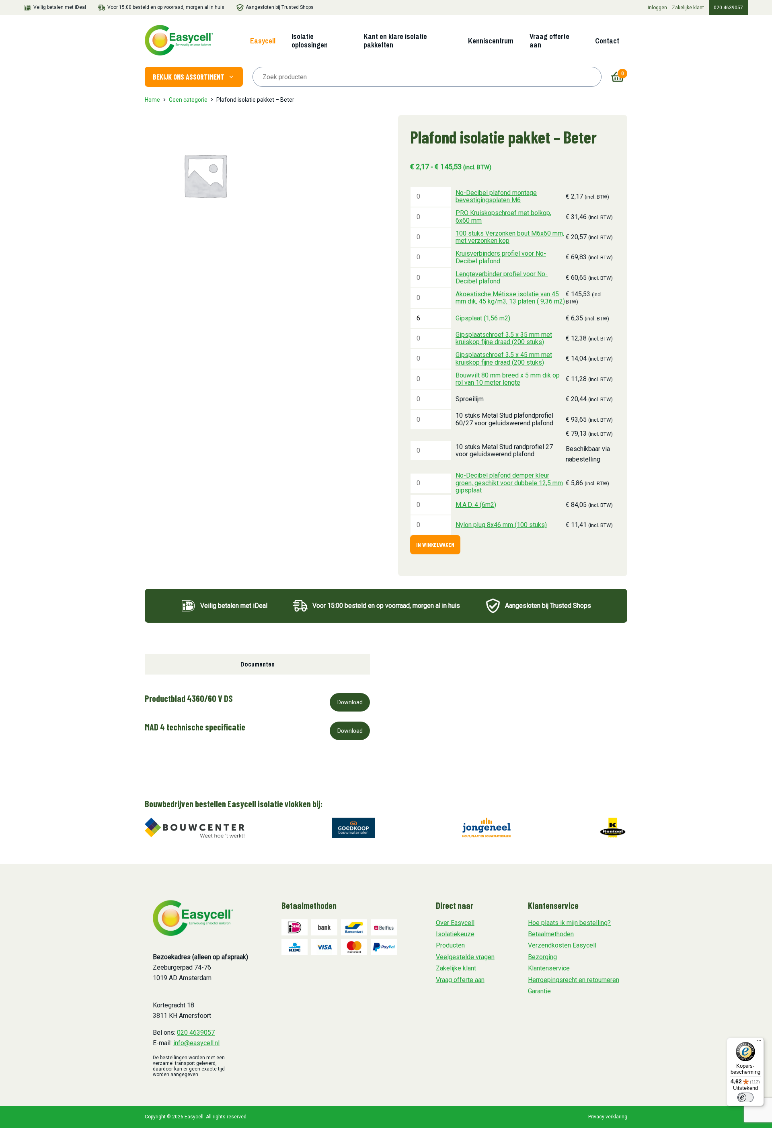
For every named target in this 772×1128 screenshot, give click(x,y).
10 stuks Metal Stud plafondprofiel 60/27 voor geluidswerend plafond (504, 419)
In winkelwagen (435, 544)
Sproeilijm (470, 399)
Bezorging (542, 957)
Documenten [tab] (257, 664)
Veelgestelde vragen (465, 957)
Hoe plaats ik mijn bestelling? (569, 923)
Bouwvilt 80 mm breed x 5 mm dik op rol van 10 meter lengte (508, 378)
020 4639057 (728, 7)
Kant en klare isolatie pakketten (395, 40)
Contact (607, 41)
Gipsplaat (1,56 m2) (483, 318)
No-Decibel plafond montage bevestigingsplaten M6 (496, 196)
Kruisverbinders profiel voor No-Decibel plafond (501, 257)
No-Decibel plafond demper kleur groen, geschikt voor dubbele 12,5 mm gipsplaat (509, 483)
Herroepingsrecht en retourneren (573, 980)
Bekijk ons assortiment (188, 76)
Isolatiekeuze (455, 934)
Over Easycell (455, 923)
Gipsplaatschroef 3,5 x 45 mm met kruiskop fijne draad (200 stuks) (504, 358)
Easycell (262, 41)
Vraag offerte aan (549, 40)
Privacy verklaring (607, 1117)
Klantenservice (549, 968)
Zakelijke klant (688, 7)
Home (152, 99)
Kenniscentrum (490, 41)
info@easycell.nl (196, 1043)
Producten (450, 945)
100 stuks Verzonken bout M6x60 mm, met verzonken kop (510, 237)
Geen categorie (188, 99)
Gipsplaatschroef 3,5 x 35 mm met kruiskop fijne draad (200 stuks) (504, 338)
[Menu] (759, 1042)
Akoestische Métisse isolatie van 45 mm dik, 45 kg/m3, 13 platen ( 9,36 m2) (510, 297)
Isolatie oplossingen (310, 40)
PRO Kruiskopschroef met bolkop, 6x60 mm (503, 216)
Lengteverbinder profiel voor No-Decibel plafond (502, 277)
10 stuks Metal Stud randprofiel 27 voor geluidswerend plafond (504, 450)
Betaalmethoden (551, 934)
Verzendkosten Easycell (562, 945)
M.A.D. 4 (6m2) (476, 505)
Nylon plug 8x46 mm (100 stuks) (501, 525)
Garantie (539, 991)
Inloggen (657, 7)
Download (350, 702)
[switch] (745, 1097)
